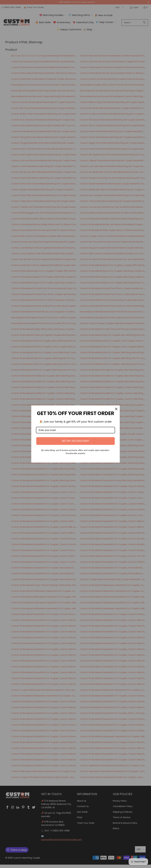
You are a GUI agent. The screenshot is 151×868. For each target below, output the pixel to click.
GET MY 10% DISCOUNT (75, 441)
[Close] (116, 409)
